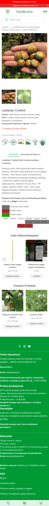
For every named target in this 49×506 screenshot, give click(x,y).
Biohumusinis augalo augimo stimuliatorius (36, 266)
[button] (5, 61)
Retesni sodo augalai (11, 30)
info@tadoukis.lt (13, 372)
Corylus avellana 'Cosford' (12, 135)
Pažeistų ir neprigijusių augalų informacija (17, 494)
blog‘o (15, 201)
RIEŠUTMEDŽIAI (30, 30)
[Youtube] (29, 346)
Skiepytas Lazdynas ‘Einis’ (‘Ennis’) (12, 316)
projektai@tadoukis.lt (15, 456)
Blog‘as (3, 478)
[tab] (13, 154)
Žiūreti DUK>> (6, 367)
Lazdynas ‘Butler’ (36, 315)
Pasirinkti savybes (12, 276)
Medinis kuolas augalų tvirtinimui (12, 266)
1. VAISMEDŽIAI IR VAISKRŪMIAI (25, 27)
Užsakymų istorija (7, 483)
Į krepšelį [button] (36, 276)
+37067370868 (40, 381)
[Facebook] (20, 346)
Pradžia (5, 27)
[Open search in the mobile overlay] (24, 19)
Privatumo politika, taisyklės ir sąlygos (16, 489)
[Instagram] (24, 346)
